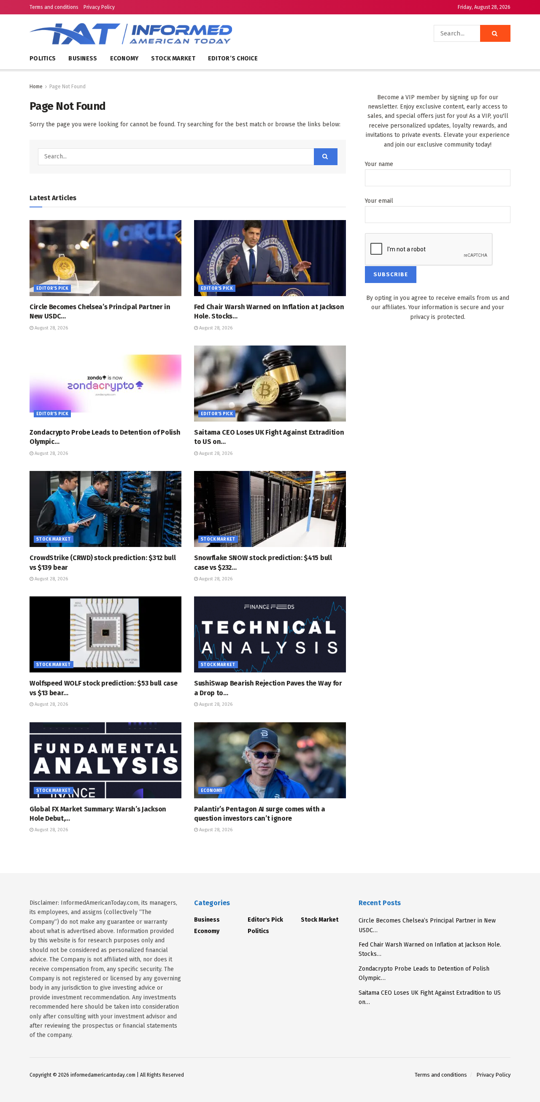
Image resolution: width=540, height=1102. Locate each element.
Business (82, 58)
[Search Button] (495, 33)
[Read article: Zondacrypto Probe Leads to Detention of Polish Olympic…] (105, 384)
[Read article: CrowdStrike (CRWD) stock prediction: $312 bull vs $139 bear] (105, 509)
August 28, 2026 (50, 328)
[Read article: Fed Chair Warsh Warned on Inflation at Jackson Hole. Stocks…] (270, 258)
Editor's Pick (52, 288)
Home (36, 87)
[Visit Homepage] (156, 33)
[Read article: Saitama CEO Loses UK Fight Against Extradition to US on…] (270, 384)
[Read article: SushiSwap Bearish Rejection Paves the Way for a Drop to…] (270, 634)
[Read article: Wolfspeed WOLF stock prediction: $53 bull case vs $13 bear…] (105, 634)
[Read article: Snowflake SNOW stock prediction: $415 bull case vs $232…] (270, 509)
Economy (124, 58)
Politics (43, 58)
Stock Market (173, 58)
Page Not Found (67, 87)
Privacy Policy (99, 7)
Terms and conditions (54, 7)
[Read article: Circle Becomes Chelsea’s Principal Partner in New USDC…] (105, 258)
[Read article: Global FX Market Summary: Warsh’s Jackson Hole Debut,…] (105, 760)
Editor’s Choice (233, 58)
